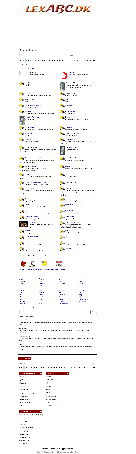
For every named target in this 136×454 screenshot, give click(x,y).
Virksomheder (83, 299)
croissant (31, 140)
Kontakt (52, 449)
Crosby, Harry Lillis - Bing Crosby (37, 183)
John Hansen (23, 328)
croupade (78, 200)
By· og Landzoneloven (26, 427)
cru (39, 212)
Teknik (81, 288)
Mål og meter (63, 290)
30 (39, 68)
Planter (61, 297)
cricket (67, 100)
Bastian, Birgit (23, 431)
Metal (60, 286)
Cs (67, 237)
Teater (81, 286)
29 (36, 68)
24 (33, 255)
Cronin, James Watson (74, 159)
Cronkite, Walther (33, 168)
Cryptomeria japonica (33, 237)
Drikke (21, 290)
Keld (20, 344)
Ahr (20, 418)
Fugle (41, 281)
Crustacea (28, 232)
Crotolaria (77, 191)
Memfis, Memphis (25, 402)
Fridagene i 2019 (24, 437)
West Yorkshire (51, 399)
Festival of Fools (24, 399)
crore (72, 175)
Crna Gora (78, 118)
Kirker (41, 299)
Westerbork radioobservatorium (56, 393)
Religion (61, 301)
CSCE (36, 243)
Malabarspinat (24, 434)
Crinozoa (40, 112)
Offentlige (62, 295)
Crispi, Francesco (70, 112)
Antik (21, 279)
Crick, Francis (29, 100)
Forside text (23, 421)
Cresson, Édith (78, 85)
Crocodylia (28, 134)
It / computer (43, 288)
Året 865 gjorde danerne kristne (56, 406)
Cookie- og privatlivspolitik (64, 449)
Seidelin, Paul (23, 396)
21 (22, 255)
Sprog (80, 281)
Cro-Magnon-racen (77, 141)
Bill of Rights (23, 444)
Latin (60, 279)
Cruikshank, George (32, 217)
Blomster (22, 286)
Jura (40, 290)
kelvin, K (22, 386)
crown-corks (75, 206)
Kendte (41, 297)
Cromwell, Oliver (72, 148)
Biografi (21, 283)
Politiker (61, 299)
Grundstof (42, 283)
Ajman (21, 380)
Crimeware (68, 105)
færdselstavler (24, 441)
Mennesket (62, 283)
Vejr (80, 297)
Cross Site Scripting (71, 182)
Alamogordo (50, 380)
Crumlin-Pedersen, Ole (75, 224)
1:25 (47, 402)
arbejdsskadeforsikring (26, 393)
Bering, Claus (23, 389)
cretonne (38, 94)
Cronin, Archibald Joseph (36, 160)
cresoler (27, 84)
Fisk (20, 295)
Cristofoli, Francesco (32, 118)
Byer (21, 288)
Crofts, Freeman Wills (72, 134)
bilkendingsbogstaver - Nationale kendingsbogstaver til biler (31, 414)
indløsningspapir (24, 406)
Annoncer (45, 449)
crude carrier (74, 212)
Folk (20, 299)
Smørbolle (49, 386)
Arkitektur (22, 281)
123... (94, 60)
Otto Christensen (24, 336)
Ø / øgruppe (82, 301)
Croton (36, 200)
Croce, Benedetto (39, 128)
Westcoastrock (51, 396)
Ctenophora (68, 249)
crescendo (36, 73)
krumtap (22, 376)
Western (49, 389)
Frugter (41, 279)
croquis (35, 176)
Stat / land (82, 283)
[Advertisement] (58, 33)
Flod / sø (22, 297)
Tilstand (81, 290)
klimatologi (22, 383)
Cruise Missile (69, 217)
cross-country (35, 190)
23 (29, 255)
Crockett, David (76, 128)
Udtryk (81, 295)
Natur (60, 292)
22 (26, 255)
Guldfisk (49, 376)
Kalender (42, 292)
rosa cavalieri (23, 320)
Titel (80, 292)
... (20, 69)
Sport (80, 279)
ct (34, 249)
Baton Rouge (23, 424)
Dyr (20, 292)
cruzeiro (75, 232)
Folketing (22, 301)
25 (22, 68)
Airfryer (48, 383)
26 (26, 68)
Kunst (41, 303)
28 (33, 68)
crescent (79, 73)
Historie (41, 286)
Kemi (41, 295)
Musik (61, 288)
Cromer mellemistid (37, 149)
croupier (37, 206)
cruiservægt (41, 224)
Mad (60, 281)
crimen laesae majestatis (33, 106)
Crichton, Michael (71, 94)
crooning (78, 167)
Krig (40, 301)
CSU (76, 243)
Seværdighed (63, 303)
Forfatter (22, 303)
